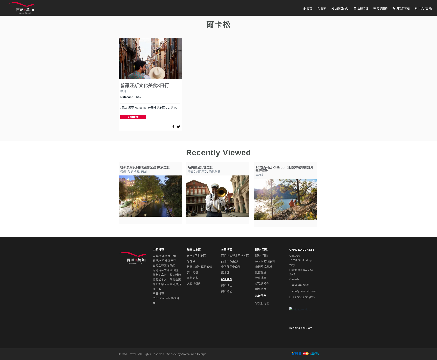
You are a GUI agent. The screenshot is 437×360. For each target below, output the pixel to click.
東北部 (225, 272)
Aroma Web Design (193, 354)
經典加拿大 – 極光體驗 (167, 274)
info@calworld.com (304, 291)
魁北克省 (192, 277)
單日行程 (158, 293)
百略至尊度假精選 (164, 265)
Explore (133, 116)
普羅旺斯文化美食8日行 (144, 85)
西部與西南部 (229, 261)
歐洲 (123, 91)
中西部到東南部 (197, 171)
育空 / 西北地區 (196, 255)
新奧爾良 (133, 171)
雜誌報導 (260, 272)
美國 (144, 171)
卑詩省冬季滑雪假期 (165, 270)
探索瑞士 (226, 285)
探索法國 (226, 291)
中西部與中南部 (231, 266)
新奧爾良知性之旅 (200, 167)
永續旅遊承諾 (263, 266)
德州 (123, 171)
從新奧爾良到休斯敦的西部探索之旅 (145, 167)
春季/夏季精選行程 (164, 256)
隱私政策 (260, 289)
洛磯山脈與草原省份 (199, 266)
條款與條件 (262, 283)
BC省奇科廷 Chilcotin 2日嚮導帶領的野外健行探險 (284, 169)
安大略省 (192, 272)
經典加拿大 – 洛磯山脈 (167, 279)
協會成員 (260, 277)
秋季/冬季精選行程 (164, 260)
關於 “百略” (262, 255)
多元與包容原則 (265, 261)
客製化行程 (262, 303)
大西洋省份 (194, 283)
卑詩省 (260, 174)
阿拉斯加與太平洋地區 (235, 255)
